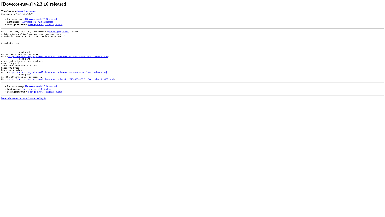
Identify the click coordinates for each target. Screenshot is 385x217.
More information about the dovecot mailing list (23, 98)
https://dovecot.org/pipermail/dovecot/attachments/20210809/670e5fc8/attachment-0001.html (61, 79)
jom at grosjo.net (58, 32)
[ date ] (31, 24)
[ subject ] (49, 24)
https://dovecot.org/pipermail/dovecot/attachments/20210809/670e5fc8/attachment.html (58, 56)
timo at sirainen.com (25, 11)
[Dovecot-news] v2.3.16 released (41, 19)
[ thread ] (39, 24)
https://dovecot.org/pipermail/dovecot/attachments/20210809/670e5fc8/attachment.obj (57, 72)
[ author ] (58, 24)
